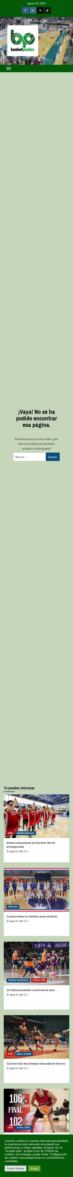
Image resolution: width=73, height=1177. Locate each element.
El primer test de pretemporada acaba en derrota (36, 1063)
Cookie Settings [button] (15, 1168)
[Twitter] (40, 10)
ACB (10, 833)
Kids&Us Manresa (25, 833)
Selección (13, 906)
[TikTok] (47, 10)
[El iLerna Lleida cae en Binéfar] (36, 1110)
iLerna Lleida (23, 1127)
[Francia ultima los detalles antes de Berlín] (36, 890)
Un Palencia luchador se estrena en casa (31, 990)
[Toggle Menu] (8, 68)
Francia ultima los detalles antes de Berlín (32, 916)
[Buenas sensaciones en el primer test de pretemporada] (36, 816)
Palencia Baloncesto (18, 980)
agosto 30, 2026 (16, 851)
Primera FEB (39, 980)
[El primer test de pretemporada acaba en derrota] (36, 1037)
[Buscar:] (29, 457)
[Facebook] (25, 10)
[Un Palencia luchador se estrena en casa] (36, 963)
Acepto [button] (34, 1168)
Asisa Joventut (24, 1053)
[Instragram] (33, 10)
